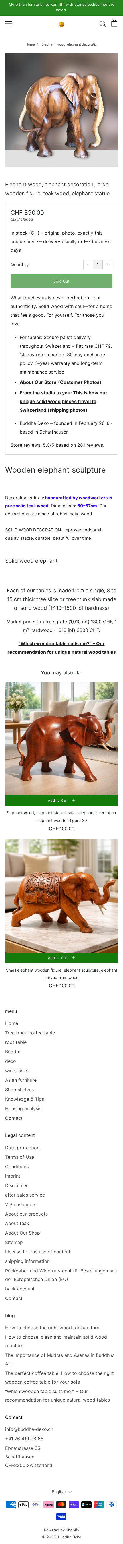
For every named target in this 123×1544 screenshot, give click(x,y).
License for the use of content (37, 1252)
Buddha (13, 1052)
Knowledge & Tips (24, 1099)
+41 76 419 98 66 (24, 1439)
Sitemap (14, 1242)
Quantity (20, 264)
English (59, 1491)
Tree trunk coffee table (30, 1033)
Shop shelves (19, 1089)
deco (10, 1061)
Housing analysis (23, 1108)
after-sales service (25, 1195)
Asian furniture (21, 1080)
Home (30, 44)
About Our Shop (22, 1233)
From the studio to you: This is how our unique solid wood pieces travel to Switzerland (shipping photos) (63, 401)
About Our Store (38, 382)
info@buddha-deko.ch (29, 1429)
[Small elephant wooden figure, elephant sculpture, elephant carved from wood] (61, 896)
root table (16, 1042)
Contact (14, 1118)
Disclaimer (16, 1185)
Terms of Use (19, 1157)
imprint (12, 1176)
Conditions (17, 1166)
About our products (26, 1214)
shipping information (27, 1261)
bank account (20, 1289)
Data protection (22, 1147)
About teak (17, 1223)
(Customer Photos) (80, 382)
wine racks (16, 1070)
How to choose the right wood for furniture (52, 1327)
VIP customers (20, 1204)
